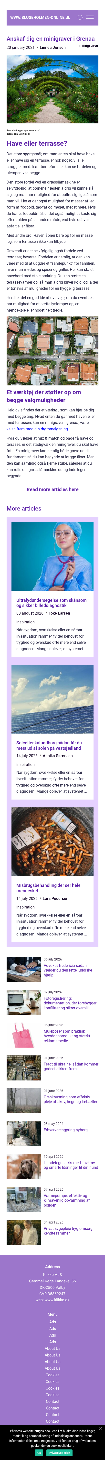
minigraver (88, 45)
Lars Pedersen (55, 898)
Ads (52, 1322)
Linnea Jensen (53, 47)
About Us (52, 1348)
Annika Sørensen (58, 755)
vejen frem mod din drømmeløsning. (38, 429)
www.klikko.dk (57, 1300)
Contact (52, 1401)
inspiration (25, 622)
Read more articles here (53, 489)
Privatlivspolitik (59, 1453)
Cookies (52, 1375)
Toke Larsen (59, 613)
